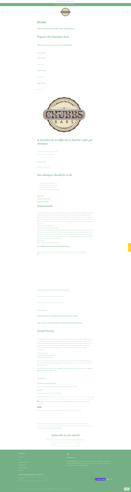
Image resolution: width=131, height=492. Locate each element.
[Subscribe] (78, 444)
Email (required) (42, 393)
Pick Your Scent (41, 53)
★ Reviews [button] (129, 247)
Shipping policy (50, 489)
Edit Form (40, 390)
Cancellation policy (60, 489)
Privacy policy (43, 489)
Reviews (20, 470)
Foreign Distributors (24, 462)
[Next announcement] (128, 4)
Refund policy (69, 489)
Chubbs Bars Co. (25, 489)
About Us (20, 457)
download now (41, 378)
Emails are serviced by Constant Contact (51, 428)
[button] (3, 12)
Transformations (22, 467)
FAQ (19, 459)
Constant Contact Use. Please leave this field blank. (52, 410)
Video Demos (22, 465)
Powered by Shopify (34, 489)
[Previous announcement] (2, 4)
